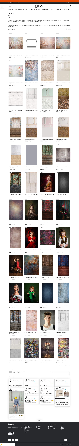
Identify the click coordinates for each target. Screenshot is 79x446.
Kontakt (61, 429)
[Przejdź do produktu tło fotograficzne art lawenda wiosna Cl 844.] (16, 210)
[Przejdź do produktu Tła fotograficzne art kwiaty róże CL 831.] (31, 238)
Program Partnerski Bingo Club (28, 427)
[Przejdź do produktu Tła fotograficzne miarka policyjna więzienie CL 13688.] (31, 43)
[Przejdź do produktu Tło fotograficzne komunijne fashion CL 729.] (16, 348)
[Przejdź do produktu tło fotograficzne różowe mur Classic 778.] (31, 321)
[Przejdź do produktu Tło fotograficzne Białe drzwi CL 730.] (63, 321)
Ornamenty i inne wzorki (22, 11)
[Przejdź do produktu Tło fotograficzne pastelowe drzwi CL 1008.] (16, 127)
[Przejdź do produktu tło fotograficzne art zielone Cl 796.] (31, 293)
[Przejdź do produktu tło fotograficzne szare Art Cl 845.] (63, 182)
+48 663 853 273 (11, 2)
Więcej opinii (39, 420)
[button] (21, 6)
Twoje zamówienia (38, 426)
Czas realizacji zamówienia (51, 428)
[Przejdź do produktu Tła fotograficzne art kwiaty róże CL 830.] (47, 238)
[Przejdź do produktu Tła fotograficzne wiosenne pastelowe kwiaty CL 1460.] (16, 43)
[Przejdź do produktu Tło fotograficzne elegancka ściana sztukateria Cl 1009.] (63, 98)
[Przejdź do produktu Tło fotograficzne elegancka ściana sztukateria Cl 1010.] (47, 98)
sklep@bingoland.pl (17, 2)
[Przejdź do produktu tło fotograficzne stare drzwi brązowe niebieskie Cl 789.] (16, 321)
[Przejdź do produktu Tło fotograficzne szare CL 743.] (47, 321)
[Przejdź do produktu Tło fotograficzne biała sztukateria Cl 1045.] (31, 98)
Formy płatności (50, 427)
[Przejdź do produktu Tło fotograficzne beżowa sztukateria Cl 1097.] (63, 71)
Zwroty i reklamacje (26, 430)
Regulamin (25, 432)
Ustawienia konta (38, 427)
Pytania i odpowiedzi (26, 426)
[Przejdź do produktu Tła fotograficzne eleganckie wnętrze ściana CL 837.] (63, 210)
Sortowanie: (9, 29)
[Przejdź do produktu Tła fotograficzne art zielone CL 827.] (63, 238)
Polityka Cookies (62, 427)
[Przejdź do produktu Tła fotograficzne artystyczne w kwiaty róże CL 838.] (47, 210)
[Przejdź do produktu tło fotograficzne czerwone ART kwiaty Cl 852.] (47, 182)
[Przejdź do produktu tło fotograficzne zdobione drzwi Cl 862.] (16, 182)
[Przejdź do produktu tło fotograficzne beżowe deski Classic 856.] (31, 182)
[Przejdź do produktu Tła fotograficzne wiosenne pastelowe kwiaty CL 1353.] (63, 43)
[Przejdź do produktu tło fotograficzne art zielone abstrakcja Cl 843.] (31, 210)
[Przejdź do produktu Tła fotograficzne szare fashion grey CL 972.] (31, 155)
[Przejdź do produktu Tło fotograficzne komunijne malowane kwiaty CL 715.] (31, 348)
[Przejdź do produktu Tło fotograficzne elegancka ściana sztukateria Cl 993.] (63, 127)
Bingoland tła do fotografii (11, 11)
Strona (65, 29)
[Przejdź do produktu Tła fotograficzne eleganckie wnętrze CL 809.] (47, 265)
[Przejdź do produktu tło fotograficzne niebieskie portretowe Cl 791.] (63, 293)
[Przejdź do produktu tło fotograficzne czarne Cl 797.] (16, 293)
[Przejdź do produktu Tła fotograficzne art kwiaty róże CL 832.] (16, 238)
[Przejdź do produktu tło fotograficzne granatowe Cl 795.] (47, 293)
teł (24, 25)
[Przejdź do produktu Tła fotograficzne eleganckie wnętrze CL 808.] (63, 265)
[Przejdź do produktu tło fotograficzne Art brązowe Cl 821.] (16, 265)
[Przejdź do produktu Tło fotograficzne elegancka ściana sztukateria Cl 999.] (31, 127)
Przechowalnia (38, 428)
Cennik (25, 431)
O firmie (61, 426)
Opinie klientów (62, 428)
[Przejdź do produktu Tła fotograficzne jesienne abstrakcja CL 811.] (31, 265)
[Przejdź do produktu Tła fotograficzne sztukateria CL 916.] (63, 155)
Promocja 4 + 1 (25, 429)
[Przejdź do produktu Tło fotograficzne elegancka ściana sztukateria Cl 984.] (16, 155)
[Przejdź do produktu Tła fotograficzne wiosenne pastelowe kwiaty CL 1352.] (16, 71)
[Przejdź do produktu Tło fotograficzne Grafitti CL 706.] (63, 348)
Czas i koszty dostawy (50, 426)
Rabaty (25, 428)
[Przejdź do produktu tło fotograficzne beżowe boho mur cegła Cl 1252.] (47, 71)
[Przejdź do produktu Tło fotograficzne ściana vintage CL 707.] (47, 348)
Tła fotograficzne (17, 11)
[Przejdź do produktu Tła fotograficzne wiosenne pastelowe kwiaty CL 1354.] (47, 43)
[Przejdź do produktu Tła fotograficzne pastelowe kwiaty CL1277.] (31, 71)
